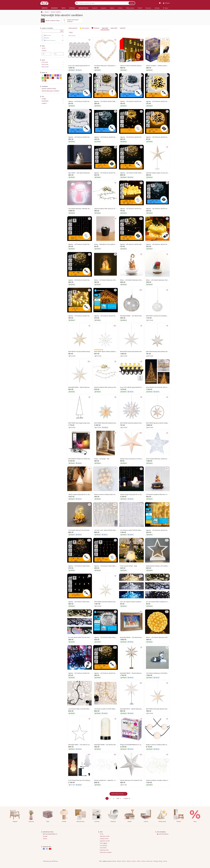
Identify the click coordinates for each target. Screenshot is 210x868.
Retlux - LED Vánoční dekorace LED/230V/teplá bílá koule (163, 637)
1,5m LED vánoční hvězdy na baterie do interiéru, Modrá (136, 601)
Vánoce (47, 12)
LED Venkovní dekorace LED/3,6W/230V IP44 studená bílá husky (165, 673)
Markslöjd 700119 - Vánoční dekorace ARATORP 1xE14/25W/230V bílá (140, 709)
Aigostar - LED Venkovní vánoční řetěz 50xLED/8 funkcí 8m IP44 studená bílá (142, 101)
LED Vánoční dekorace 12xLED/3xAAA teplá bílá (82, 530)
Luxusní (44, 50)
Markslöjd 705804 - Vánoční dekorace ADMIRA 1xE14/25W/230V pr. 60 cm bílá (90, 387)
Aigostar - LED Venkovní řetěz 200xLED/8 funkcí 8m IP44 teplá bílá (87, 566)
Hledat (132, 3)
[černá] (45, 75)
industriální (45, 101)
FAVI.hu (129, 861)
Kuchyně (96, 821)
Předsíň (179, 821)
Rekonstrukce (80, 821)
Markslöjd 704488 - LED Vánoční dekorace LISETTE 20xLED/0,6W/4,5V (114, 744)
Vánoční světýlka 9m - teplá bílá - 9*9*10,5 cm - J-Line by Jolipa (113, 780)
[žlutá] (53, 75)
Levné (43, 48)
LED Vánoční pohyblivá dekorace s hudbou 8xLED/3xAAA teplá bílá (165, 494)
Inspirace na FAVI (105, 841)
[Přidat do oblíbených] (89, 40)
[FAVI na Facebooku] (44, 849)
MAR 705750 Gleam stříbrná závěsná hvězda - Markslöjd (110, 351)
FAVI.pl (119, 861)
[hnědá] (48, 78)
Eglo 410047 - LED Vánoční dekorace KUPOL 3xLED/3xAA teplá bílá (87, 173)
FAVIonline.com (47, 861)
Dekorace (31, 821)
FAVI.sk (114, 861)
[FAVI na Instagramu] (47, 849)
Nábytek (15, 821)
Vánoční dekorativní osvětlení (50, 91)
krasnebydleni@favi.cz (51, 834)
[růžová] (55, 75)
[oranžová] (45, 78)
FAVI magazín (103, 843)
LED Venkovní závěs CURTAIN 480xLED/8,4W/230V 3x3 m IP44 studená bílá (142, 530)
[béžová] (50, 78)
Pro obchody (103, 845)
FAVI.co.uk (150, 861)
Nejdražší (122, 28)
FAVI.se (144, 861)
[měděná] (45, 80)
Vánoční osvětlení (56, 12)
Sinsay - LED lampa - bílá (101, 458)
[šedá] (60, 75)
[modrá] (50, 75)
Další (117, 798)
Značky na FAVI (104, 838)
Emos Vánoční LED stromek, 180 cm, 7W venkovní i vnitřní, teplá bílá (166, 387)
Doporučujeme (73, 28)
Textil (47, 821)
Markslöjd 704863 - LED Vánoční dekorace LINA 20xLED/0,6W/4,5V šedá (141, 316)
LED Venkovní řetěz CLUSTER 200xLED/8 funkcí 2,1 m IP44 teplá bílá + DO (90, 709)
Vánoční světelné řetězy (49, 88)
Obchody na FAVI (104, 836)
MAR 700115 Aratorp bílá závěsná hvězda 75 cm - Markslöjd (137, 351)
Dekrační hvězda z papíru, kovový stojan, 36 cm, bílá (161, 173)
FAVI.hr (134, 861)
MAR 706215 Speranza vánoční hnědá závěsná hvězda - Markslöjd (165, 423)
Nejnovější (105, 28)
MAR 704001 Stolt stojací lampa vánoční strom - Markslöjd (85, 423)
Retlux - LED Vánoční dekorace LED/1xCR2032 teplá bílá (110, 280)
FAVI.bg (155, 861)
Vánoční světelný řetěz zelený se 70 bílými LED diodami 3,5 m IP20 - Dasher (116, 208)
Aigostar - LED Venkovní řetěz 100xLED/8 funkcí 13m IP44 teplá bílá (88, 601)
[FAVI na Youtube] (50, 849)
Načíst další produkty (117, 794)
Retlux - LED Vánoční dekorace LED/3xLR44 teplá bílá (136, 280)
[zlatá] (60, 78)
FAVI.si (165, 861)
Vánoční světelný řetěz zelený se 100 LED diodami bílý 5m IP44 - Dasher (115, 387)
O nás (101, 834)
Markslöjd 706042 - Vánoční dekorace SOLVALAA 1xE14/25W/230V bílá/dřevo (142, 673)
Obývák (130, 821)
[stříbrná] (43, 80)
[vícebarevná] (58, 78)
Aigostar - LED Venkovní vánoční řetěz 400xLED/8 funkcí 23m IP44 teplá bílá (116, 673)
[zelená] (43, 78)
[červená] (48, 75)
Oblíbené (96, 28)
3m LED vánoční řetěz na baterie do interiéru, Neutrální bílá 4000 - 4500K (167, 601)
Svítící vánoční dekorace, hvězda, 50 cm (157, 458)
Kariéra (45, 838)
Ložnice (146, 821)
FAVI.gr (161, 861)
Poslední (126, 798)
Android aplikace (163, 834)
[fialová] (58, 75)
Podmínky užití (104, 850)
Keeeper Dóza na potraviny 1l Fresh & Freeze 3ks (134, 458)
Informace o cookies (105, 852)
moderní (44, 103)
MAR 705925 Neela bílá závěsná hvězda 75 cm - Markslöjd (111, 423)
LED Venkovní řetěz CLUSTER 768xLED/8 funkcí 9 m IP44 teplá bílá (113, 709)
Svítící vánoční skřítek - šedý (128, 566)
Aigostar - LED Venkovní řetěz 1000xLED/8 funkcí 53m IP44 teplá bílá (140, 173)
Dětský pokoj (162, 821)
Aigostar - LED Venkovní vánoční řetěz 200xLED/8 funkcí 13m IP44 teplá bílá (90, 280)
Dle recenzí (85, 28)
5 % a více (45, 62)
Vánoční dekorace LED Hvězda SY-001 (131, 780)
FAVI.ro (124, 861)
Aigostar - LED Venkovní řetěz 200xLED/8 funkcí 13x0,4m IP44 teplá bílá (115, 566)
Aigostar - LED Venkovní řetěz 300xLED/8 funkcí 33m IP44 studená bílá (115, 637)
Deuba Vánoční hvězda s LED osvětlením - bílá (159, 566)
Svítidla (64, 821)
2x (102, 349)
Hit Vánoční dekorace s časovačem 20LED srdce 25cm (110, 65)
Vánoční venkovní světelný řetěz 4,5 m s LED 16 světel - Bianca (112, 494)
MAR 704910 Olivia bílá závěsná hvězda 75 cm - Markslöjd (162, 709)
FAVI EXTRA (103, 847)
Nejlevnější (114, 28)
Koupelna (113, 821)
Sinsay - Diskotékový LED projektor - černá (107, 244)
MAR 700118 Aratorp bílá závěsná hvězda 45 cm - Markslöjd (163, 351)
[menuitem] (44, 8)
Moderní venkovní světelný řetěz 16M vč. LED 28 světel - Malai (164, 744)
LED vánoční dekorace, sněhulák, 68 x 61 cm (81, 208)
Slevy (195, 821)
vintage (44, 98)
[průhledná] (55, 78)
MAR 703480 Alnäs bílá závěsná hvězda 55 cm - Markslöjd (137, 423)
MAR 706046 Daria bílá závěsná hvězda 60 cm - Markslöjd (111, 601)
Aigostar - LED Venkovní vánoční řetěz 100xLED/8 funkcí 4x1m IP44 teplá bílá (168, 530)
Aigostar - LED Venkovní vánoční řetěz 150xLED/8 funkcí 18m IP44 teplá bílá (168, 244)
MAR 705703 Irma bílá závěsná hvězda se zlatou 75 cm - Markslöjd (87, 351)
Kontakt (45, 836)
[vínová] (53, 78)
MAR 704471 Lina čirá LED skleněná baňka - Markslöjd (161, 316)
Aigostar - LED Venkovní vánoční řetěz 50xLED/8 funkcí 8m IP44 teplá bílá (167, 101)
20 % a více (45, 67)
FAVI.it (139, 861)
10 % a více (45, 64)
